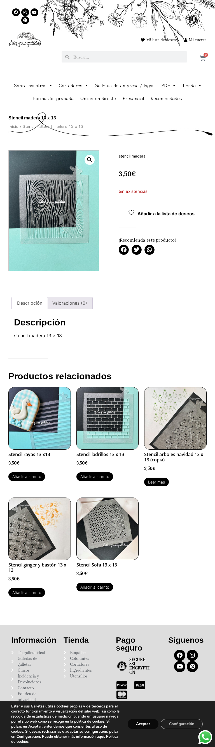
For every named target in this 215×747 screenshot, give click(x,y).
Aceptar (143, 724)
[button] (90, 160)
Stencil (29, 126)
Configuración (181, 724)
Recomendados (166, 98)
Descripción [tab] (29, 303)
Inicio (13, 126)
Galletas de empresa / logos (125, 85)
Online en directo (98, 98)
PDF (165, 85)
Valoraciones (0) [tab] (69, 303)
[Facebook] (16, 12)
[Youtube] (34, 12)
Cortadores (70, 85)
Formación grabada (53, 98)
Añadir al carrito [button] (26, 476)
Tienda (189, 85)
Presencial (133, 98)
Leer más (156, 482)
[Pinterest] (25, 20)
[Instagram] (25, 12)
